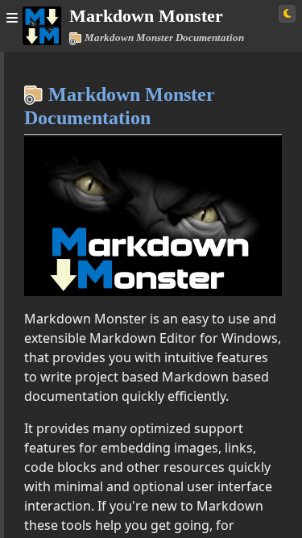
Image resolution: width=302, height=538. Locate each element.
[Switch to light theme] (287, 14)
